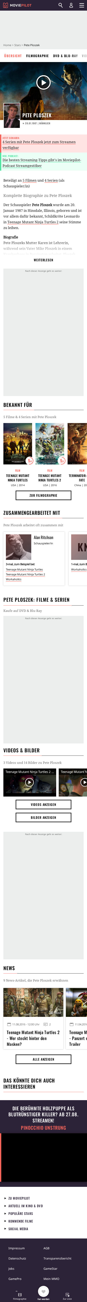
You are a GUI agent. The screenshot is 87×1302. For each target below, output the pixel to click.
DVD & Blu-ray (65, 55)
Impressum (16, 1248)
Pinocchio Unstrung (43, 1128)
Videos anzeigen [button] (43, 804)
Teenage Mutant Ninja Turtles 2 (32, 222)
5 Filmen (30, 180)
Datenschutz (17, 1258)
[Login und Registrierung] (71, 5)
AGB (46, 1248)
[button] (19, 1297)
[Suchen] (60, 5)
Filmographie (37, 55)
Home (7, 45)
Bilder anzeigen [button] (43, 817)
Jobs (11, 1269)
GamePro (14, 1279)
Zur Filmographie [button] (43, 495)
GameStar (50, 1269)
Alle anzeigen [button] (43, 1059)
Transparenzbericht (57, 1258)
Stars (17, 45)
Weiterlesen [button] (43, 260)
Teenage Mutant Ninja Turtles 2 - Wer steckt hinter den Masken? (33, 1037)
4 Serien (51, 180)
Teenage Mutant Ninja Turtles (17, 477)
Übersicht (13, 55)
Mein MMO (51, 1279)
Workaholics (13, 579)
